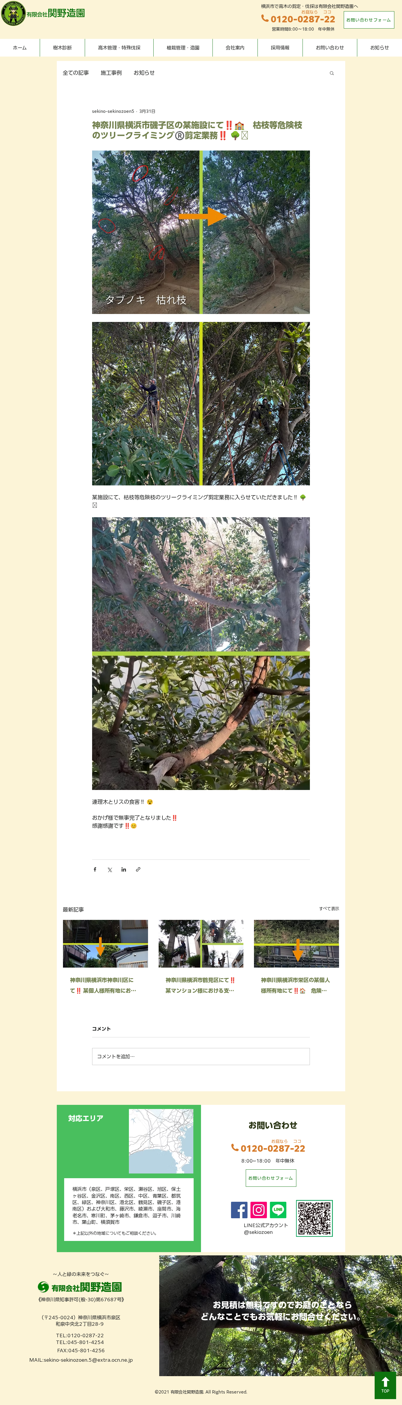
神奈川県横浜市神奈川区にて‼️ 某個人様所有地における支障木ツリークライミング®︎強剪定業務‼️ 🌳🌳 (104, 986)
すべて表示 (329, 909)
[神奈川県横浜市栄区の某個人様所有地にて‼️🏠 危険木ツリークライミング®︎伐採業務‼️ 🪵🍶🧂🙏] (296, 944)
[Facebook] (239, 1210)
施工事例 (111, 72)
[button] (332, 72)
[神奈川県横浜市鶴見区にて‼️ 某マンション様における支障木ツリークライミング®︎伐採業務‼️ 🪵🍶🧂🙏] (201, 944)
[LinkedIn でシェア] (124, 869)
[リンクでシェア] (138, 869)
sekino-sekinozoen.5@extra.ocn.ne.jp (88, 1360)
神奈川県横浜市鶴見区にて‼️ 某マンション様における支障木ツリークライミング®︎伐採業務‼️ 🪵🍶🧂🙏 (201, 986)
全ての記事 (76, 72)
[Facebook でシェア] (95, 869)
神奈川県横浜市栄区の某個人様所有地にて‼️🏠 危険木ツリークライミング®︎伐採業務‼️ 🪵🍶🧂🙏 (295, 986)
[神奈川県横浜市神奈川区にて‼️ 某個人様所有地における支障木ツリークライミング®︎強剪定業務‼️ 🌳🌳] (105, 944)
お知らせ (144, 72)
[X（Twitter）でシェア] (109, 869)
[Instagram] (258, 1210)
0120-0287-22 (303, 19)
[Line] (278, 1210)
